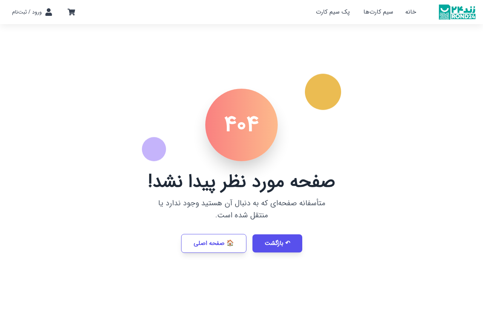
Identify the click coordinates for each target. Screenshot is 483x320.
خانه (410, 12)
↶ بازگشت (277, 243)
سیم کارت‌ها (378, 12)
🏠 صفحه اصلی (214, 243)
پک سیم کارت (333, 12)
